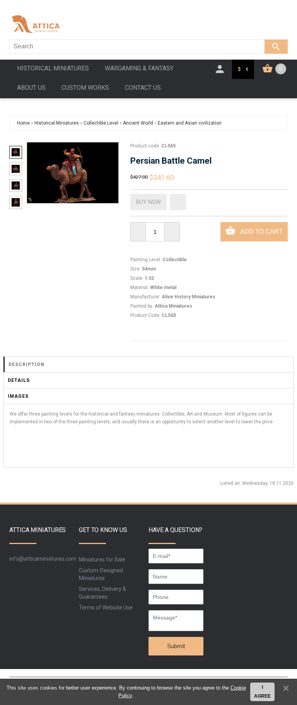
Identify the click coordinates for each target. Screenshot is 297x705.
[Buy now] (148, 202)
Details (19, 380)
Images (18, 396)
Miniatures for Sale (102, 559)
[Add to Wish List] (178, 202)
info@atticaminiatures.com (42, 559)
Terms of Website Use (106, 607)
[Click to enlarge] (72, 172)
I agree (262, 691)
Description (26, 364)
